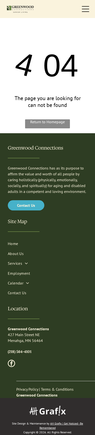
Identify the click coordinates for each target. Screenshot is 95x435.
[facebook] (11, 364)
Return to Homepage (47, 121)
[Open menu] (85, 9)
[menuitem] (47, 243)
